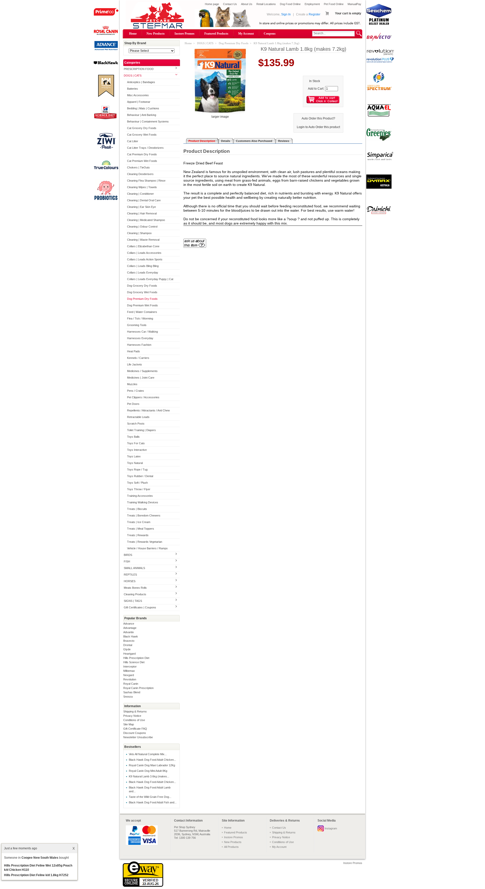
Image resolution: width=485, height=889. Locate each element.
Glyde (127, 649)
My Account (246, 33)
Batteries (132, 88)
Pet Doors (133, 403)
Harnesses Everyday (140, 338)
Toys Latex (134, 456)
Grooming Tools (137, 325)
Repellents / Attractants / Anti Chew (148, 410)
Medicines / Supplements (142, 371)
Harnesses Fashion (139, 344)
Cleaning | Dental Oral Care (144, 200)
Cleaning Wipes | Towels (142, 187)
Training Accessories (140, 495)
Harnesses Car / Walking (142, 331)
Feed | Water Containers (142, 311)
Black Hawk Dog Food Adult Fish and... (153, 802)
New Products (156, 33)
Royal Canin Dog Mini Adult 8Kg (148, 770)
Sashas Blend (131, 692)
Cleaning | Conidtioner (140, 193)
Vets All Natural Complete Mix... (148, 754)
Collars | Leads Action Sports (144, 259)
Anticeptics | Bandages (141, 82)
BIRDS (128, 554)
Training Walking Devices (142, 502)
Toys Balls (133, 436)
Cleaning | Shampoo (139, 233)
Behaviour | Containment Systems (148, 121)
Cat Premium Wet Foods (142, 160)
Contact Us (230, 4)
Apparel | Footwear (138, 101)
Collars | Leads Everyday (142, 272)
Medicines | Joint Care (140, 377)
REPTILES (130, 574)
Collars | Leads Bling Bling (143, 265)
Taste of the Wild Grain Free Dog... (150, 796)
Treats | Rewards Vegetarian (144, 541)
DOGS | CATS (132, 75)
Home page (212, 4)
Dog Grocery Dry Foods (142, 285)
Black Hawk (130, 636)
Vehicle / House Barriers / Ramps (147, 548)
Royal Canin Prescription (138, 687)
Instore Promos (185, 33)
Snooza (128, 696)
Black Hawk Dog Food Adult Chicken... (152, 759)
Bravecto (128, 640)
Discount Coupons (134, 732)
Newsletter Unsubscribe (138, 737)
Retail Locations (266, 4)
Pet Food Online (334, 4)
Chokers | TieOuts (138, 167)
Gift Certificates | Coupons (140, 607)
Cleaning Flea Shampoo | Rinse (146, 180)
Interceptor (130, 666)
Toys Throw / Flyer (138, 489)
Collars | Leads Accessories (144, 252)
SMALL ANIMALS (134, 568)
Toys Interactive (137, 449)
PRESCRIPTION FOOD (139, 68)
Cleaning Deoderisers (140, 174)
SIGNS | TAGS (133, 600)
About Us (246, 4)
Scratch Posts (135, 423)
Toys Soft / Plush (137, 482)
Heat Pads (133, 351)
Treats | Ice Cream (138, 522)
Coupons (270, 33)
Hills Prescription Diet (136, 657)
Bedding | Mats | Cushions (143, 108)
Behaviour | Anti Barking (141, 114)
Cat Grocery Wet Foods (142, 134)
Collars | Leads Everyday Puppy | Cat (150, 279)
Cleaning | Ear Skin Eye (141, 206)
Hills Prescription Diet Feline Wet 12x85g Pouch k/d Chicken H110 (38, 867)
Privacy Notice (132, 715)
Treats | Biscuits (137, 508)
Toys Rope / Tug (137, 469)
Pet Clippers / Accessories (143, 397)
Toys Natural (135, 462)
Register (314, 14)
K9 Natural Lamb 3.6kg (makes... (149, 776)
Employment (312, 4)
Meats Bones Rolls (135, 587)
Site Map (128, 724)
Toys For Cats (136, 443)
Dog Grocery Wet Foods (142, 292)
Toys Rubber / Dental (140, 476)
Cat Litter (132, 141)
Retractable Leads (138, 416)
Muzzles (132, 384)
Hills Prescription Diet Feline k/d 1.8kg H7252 (36, 875)
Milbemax (129, 670)
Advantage (129, 627)
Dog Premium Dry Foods (142, 298)
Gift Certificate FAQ (135, 728)
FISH (127, 561)
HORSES (129, 581)
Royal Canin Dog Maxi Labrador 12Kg (152, 765)
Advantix (128, 632)
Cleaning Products (135, 594)
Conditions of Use (134, 720)
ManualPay (354, 4)
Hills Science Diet (133, 662)
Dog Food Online (290, 4)
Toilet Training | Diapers (141, 430)
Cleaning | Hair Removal (142, 213)
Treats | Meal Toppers (140, 528)
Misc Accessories (138, 95)
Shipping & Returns (135, 711)
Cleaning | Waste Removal (143, 239)
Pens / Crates (135, 390)
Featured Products (216, 33)
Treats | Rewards (138, 535)
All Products (231, 846)
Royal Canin (130, 683)
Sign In (286, 14)
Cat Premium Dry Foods (142, 154)
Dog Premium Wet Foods (142, 305)
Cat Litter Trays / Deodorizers (145, 147)
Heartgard (129, 653)
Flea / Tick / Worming (140, 318)
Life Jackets (134, 364)
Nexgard (128, 675)
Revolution (129, 679)
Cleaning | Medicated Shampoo (146, 219)
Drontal (127, 645)
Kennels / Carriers (138, 357)
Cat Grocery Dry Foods (141, 128)
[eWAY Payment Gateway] (143, 885)
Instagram (331, 828)
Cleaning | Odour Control (142, 226)
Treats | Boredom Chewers (143, 515)
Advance (128, 623)
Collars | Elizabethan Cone (143, 246)
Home (133, 33)
